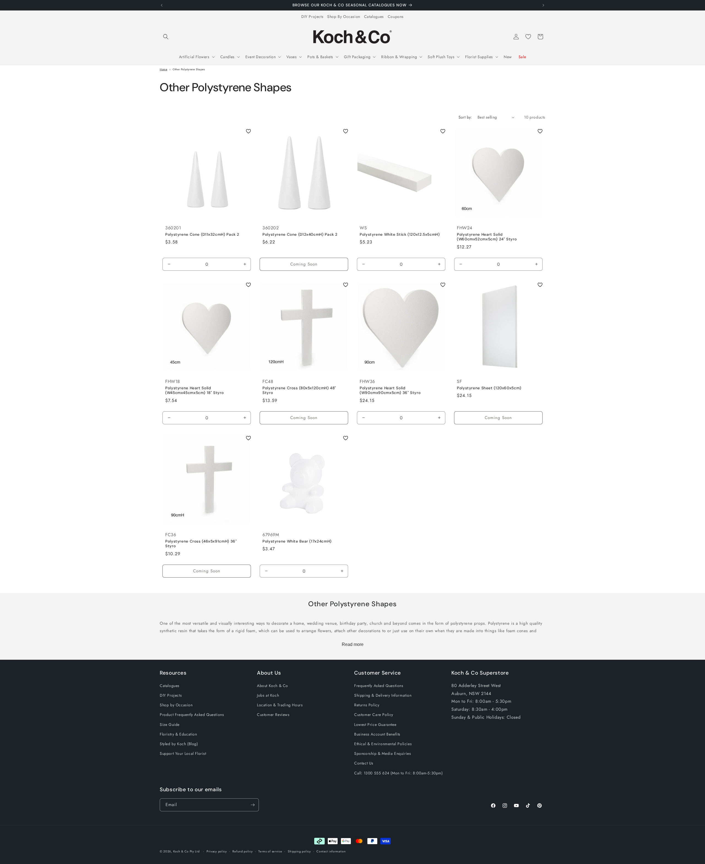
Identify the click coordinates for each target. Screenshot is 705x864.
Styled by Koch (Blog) (179, 744)
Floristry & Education (178, 734)
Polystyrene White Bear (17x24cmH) (297, 541)
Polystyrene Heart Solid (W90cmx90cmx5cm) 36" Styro (390, 390)
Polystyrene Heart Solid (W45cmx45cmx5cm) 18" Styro (194, 390)
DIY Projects (312, 16)
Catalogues (374, 16)
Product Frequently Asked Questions (192, 714)
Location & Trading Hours (280, 705)
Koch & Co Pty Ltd (186, 851)
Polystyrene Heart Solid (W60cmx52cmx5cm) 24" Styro (487, 237)
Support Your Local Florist (183, 753)
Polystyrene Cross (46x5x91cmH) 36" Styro (201, 544)
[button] (166, 37)
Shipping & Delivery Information (383, 695)
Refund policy (242, 851)
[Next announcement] (543, 5)
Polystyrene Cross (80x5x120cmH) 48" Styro (299, 390)
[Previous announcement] (162, 5)
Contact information (331, 851)
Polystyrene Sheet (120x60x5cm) (489, 387)
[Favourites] (528, 37)
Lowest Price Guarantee (375, 724)
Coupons (396, 16)
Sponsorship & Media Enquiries (382, 753)
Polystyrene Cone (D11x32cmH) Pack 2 (202, 234)
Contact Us (363, 763)
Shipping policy (299, 851)
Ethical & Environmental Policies (383, 744)
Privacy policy (217, 851)
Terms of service (270, 851)
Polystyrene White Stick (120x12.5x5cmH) (400, 234)
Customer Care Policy (373, 714)
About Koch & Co (272, 685)
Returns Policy (366, 705)
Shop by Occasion (176, 705)
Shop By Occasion (343, 16)
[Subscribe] (252, 804)
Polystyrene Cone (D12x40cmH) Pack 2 (300, 234)
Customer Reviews (273, 714)
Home (163, 69)
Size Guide (170, 724)
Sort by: (465, 117)
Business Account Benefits (377, 734)
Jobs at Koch (268, 695)
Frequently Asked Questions (378, 685)
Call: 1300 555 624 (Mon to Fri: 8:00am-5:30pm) (398, 773)
